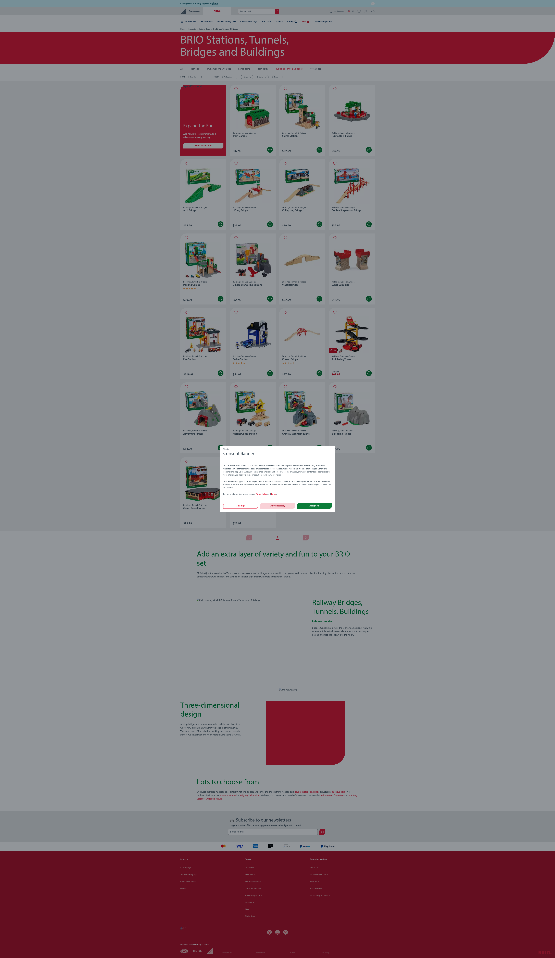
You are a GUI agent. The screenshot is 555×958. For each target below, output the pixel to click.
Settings (240, 506)
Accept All (314, 506)
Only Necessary (277, 506)
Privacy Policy (261, 494)
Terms (273, 494)
